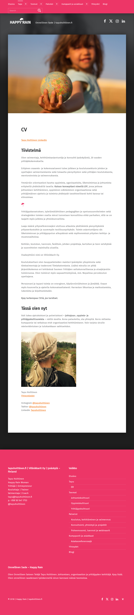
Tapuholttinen (38, 410)
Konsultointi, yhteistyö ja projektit (89, 525)
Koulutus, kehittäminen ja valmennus (91, 519)
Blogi (105, 4)
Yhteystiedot (28, 395)
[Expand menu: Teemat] (41, 3)
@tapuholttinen (41, 403)
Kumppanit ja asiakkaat (72, 4)
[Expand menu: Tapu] (25, 3)
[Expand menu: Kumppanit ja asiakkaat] (86, 3)
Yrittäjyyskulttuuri (80, 508)
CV (72, 487)
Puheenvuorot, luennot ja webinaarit (90, 530)
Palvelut (49, 4)
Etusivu (11, 4)
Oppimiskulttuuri (80, 503)
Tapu (20, 4)
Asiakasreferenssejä (81, 541)
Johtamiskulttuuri (80, 498)
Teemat (33, 4)
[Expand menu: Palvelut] (56, 3)
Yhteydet (95, 4)
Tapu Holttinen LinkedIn (34, 140)
